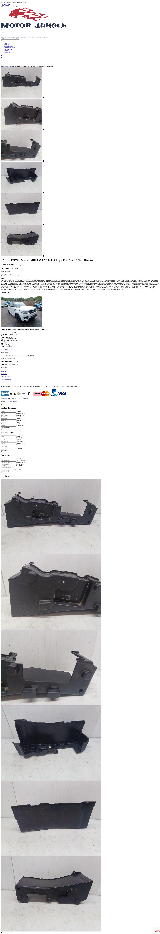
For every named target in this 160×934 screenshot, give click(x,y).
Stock (6, 66)
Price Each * (19, 438)
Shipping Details (13, 37)
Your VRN (19, 466)
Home (2, 37)
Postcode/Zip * (20, 425)
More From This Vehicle (7, 349)
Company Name (20, 413)
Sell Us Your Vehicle (23, 37)
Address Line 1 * (20, 418)
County (18, 424)
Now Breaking (33, 37)
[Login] (3, 32)
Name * (18, 411)
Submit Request (5, 427)
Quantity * (19, 436)
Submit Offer (4, 450)
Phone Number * (20, 417)
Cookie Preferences (6, 379)
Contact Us (45, 37)
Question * (19, 469)
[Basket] (1, 35)
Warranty (39, 37)
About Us (6, 37)
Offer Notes (19, 448)
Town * (18, 422)
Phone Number (20, 445)
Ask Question (4, 471)
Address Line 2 (20, 420)
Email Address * (20, 415)
